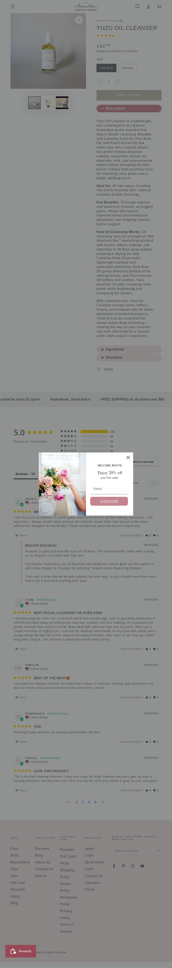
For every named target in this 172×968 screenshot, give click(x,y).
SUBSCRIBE (109, 501)
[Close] (128, 457)
